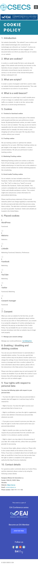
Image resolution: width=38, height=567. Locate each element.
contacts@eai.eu (11, 487)
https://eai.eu (11, 485)
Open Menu (36, 7)
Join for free (19, 531)
